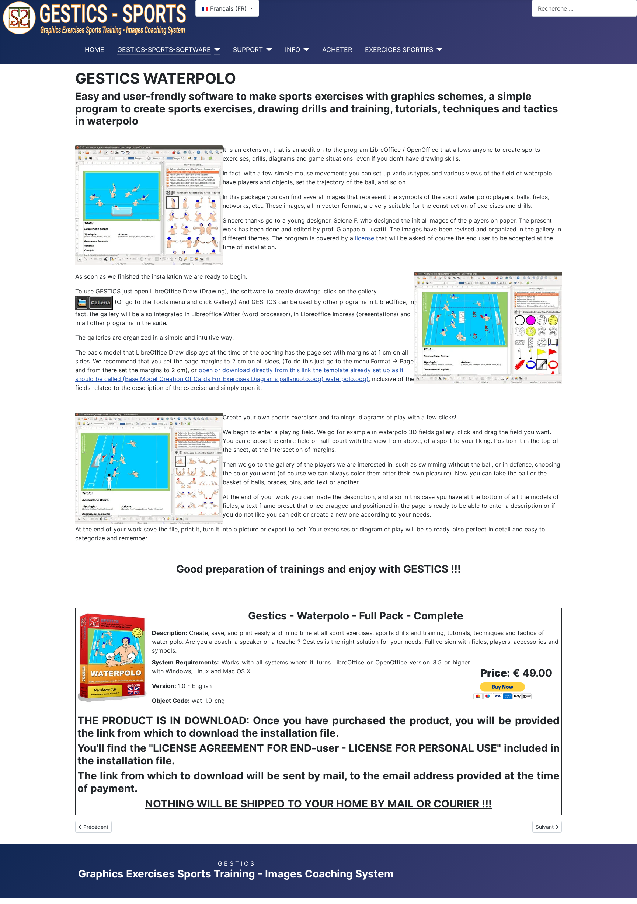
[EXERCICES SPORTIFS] (437, 50)
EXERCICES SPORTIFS (399, 49)
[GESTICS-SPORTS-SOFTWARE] (215, 50)
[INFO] (304, 50)
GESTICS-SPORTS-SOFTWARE (164, 49)
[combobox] (584, 8)
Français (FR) (228, 8)
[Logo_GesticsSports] (94, 17)
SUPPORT (248, 49)
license (364, 238)
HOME (94, 49)
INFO (292, 49)
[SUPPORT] (267, 50)
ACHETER (337, 49)
